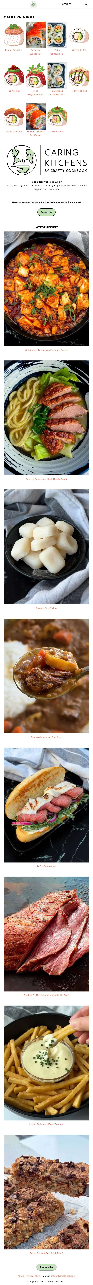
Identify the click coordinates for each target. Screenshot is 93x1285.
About (21, 1276)
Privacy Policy (33, 1276)
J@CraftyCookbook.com (63, 1276)
